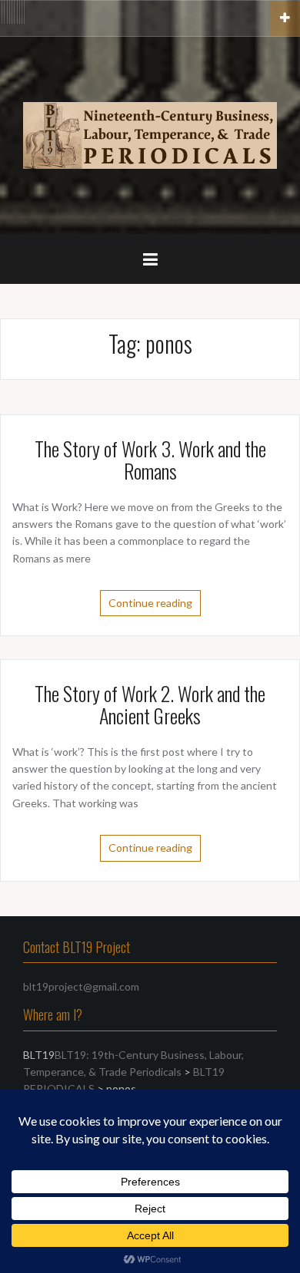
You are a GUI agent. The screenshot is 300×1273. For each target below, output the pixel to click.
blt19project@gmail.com (81, 986)
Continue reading (150, 602)
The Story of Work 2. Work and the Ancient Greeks (150, 704)
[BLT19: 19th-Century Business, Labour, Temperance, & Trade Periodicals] (150, 133)
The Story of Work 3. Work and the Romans (150, 460)
